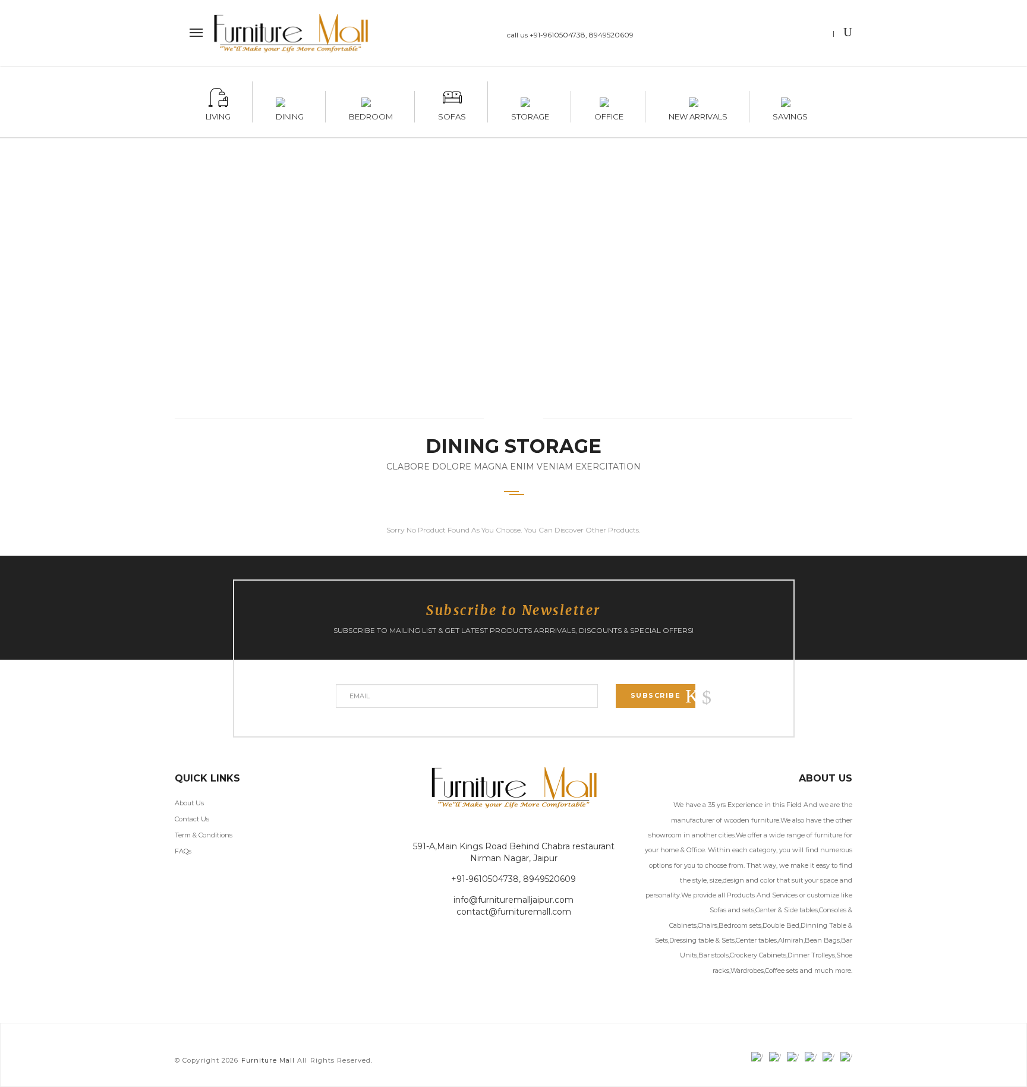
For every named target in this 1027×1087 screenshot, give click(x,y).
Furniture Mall (268, 1060)
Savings (790, 115)
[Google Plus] (792, 34)
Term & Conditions (203, 835)
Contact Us (192, 819)
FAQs (183, 851)
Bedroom (371, 115)
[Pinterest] (815, 34)
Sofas (452, 115)
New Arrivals (698, 115)
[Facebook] (746, 34)
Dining (290, 115)
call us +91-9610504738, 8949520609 (570, 34)
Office (608, 115)
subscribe (656, 695)
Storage (530, 115)
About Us (189, 803)
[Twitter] (769, 34)
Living (218, 115)
